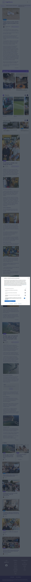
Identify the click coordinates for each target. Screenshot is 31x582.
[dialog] (15, 291)
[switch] (25, 290)
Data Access (15, 303)
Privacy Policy (19, 303)
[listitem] (15, 288)
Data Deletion (11, 303)
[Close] (28, 278)
